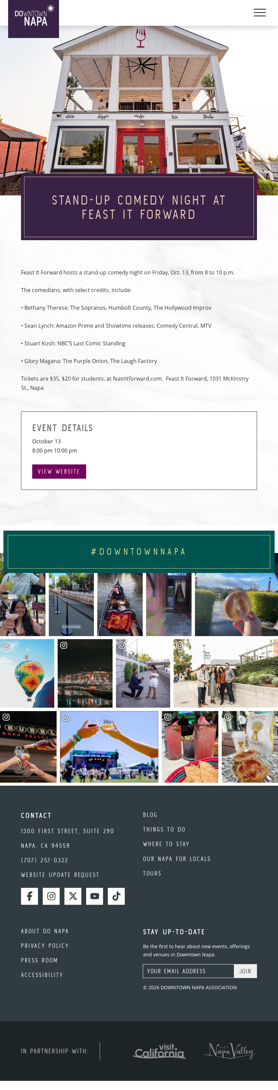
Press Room (39, 960)
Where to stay (166, 843)
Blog (150, 814)
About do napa (45, 931)
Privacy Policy (45, 945)
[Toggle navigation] (260, 12)
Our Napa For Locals (177, 858)
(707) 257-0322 (44, 860)
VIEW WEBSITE (59, 471)
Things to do (164, 829)
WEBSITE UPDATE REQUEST (60, 874)
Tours (152, 873)
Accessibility (42, 974)
